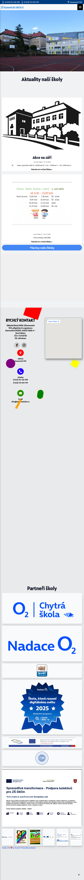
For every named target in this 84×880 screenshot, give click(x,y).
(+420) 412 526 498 (20, 379)
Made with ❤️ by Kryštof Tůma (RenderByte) (18, 848)
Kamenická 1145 (20, 361)
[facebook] (17, 345)
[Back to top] (79, 875)
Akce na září (42, 157)
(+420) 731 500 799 (20, 383)
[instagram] (24, 345)
